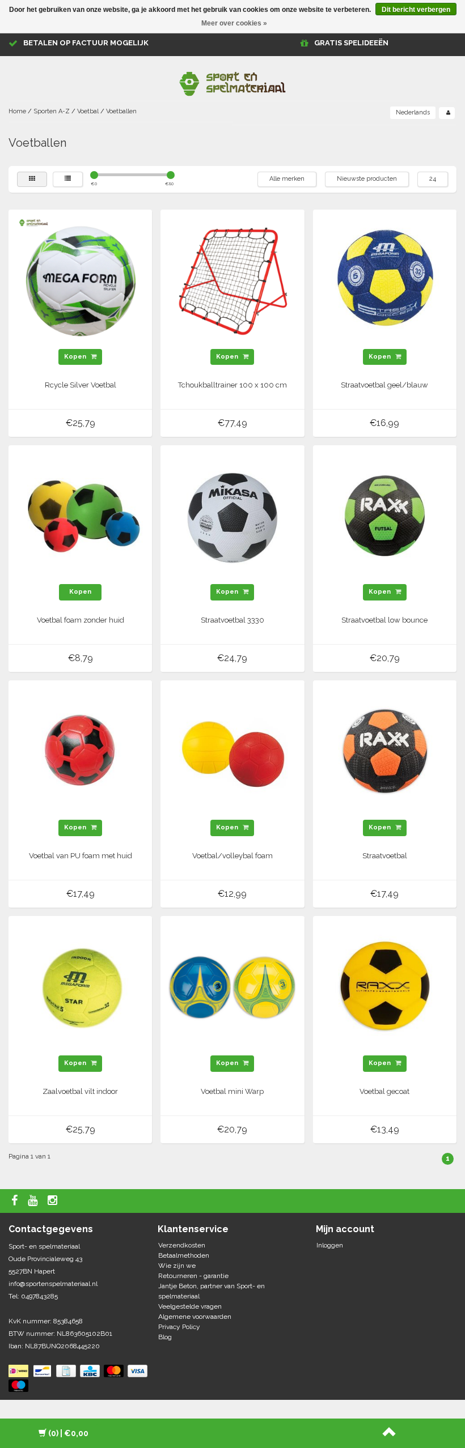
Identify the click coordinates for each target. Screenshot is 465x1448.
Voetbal (88, 111)
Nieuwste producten (367, 178)
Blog (165, 1337)
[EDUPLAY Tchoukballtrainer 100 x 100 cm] (232, 281)
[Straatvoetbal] (384, 752)
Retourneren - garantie (193, 1276)
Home (17, 111)
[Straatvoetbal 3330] (232, 516)
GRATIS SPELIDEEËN (351, 43)
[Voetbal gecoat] (384, 987)
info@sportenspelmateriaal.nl (53, 1284)
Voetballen (121, 111)
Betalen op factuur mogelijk (86, 43)
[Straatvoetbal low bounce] (384, 516)
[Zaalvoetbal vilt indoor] (80, 987)
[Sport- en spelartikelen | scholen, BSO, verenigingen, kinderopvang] (232, 82)
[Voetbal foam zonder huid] (80, 516)
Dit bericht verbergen (416, 10)
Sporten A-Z (51, 111)
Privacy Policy (179, 1327)
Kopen (76, 356)
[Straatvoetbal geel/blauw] (384, 281)
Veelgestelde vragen (190, 1306)
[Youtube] (34, 1201)
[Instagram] (54, 1201)
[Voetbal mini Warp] (232, 987)
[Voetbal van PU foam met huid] (80, 752)
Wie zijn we (177, 1266)
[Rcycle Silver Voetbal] (80, 281)
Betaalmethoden (183, 1255)
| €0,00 (68, 1433)
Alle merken (287, 178)
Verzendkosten (181, 1245)
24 (432, 178)
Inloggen (329, 1245)
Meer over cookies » (234, 23)
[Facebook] (15, 1201)
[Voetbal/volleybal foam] (232, 752)
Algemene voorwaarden (194, 1317)
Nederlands (413, 112)
